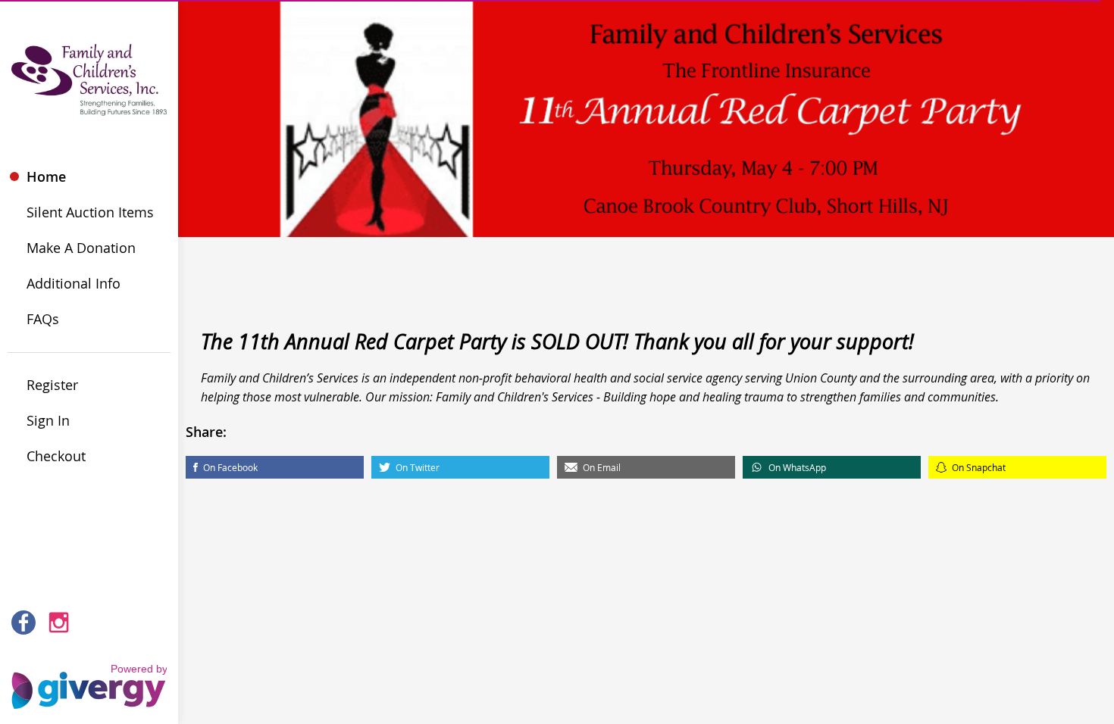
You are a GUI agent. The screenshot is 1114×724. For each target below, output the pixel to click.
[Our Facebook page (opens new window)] (23, 622)
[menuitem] (89, 177)
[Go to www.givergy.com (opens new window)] (89, 679)
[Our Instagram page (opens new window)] (59, 622)
